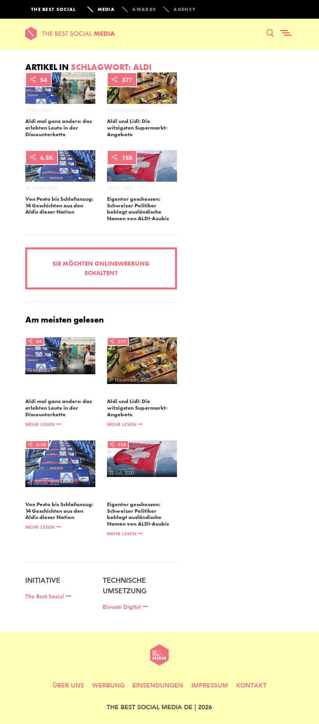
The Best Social (45, 596)
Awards (144, 9)
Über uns (68, 685)
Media (106, 9)
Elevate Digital (122, 606)
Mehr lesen (40, 424)
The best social (53, 9)
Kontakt (251, 685)
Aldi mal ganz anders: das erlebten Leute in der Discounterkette (58, 127)
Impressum (209, 685)
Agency (185, 9)
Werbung (108, 685)
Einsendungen (157, 685)
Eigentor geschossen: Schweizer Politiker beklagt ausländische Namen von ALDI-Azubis (138, 209)
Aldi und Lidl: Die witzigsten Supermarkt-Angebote (137, 127)
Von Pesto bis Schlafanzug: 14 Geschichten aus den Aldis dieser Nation (59, 205)
